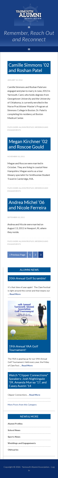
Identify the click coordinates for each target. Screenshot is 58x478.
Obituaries (13, 449)
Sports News (14, 436)
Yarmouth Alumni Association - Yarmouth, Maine (29, 14)
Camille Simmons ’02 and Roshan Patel (29, 67)
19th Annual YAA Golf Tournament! (23, 348)
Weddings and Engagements (22, 443)
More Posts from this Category (22, 404)
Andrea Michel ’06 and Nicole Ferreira (27, 205)
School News (14, 430)
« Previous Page (17, 254)
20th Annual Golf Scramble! (27, 278)
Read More (15, 294)
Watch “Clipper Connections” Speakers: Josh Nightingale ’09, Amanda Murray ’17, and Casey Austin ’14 (28, 380)
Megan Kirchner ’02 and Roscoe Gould (28, 144)
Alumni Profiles (26, 127)
